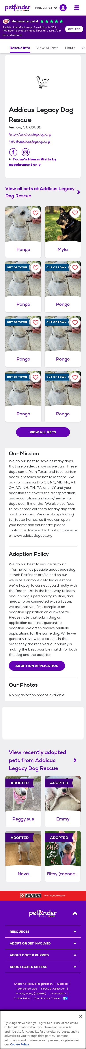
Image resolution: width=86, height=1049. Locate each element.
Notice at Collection (53, 988)
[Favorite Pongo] (35, 213)
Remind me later (12, 35)
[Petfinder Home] (17, 8)
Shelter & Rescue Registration (33, 984)
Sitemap (62, 984)
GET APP (74, 29)
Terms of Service (26, 988)
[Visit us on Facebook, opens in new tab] (13, 152)
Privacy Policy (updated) (31, 993)
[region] (43, 1029)
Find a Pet (43, 8)
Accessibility (58, 993)
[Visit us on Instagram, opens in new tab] (25, 152)
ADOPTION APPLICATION (36, 666)
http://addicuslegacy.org (30, 134)
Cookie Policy (22, 998)
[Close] (81, 1016)
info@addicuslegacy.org (29, 141)
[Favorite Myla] (75, 213)
